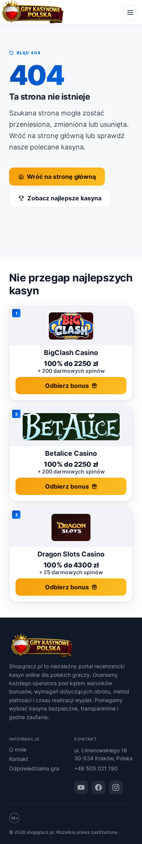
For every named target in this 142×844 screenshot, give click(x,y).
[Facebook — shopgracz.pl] (98, 787)
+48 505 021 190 (96, 768)
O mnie (18, 749)
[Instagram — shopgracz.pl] (116, 787)
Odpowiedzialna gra (34, 768)
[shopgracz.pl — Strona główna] (71, 646)
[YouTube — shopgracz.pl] (81, 787)
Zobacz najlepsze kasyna (64, 198)
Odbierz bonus (67, 385)
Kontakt (18, 759)
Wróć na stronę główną (61, 176)
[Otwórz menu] (130, 12)
